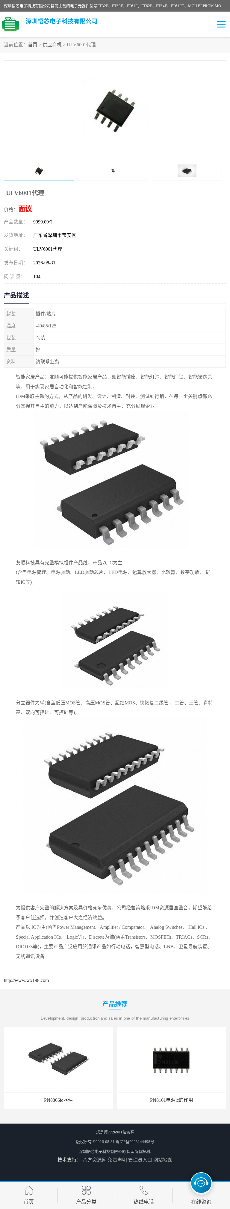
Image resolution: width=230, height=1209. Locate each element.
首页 (32, 44)
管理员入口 (140, 1159)
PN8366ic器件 (58, 1100)
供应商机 (52, 44)
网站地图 (162, 1159)
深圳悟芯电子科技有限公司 (102, 1151)
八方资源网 (95, 1159)
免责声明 (117, 1159)
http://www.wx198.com (26, 980)
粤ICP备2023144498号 (135, 1141)
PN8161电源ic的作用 (171, 1100)
